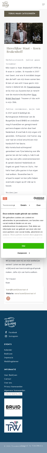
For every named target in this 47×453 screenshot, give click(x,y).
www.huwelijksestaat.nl (25, 293)
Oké (23, 246)
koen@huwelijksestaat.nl (17, 289)
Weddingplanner (11, 361)
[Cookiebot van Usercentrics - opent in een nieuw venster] (33, 198)
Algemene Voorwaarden (14, 390)
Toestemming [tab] (8, 205)
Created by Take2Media (32, 446)
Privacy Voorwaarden (13, 386)
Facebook (12, 332)
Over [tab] (39, 205)
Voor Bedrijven (10, 375)
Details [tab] (24, 205)
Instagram (13, 336)
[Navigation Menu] (43, 4)
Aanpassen (22, 253)
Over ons (8, 382)
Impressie (8, 357)
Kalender (8, 350)
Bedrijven (8, 353)
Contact (7, 379)
